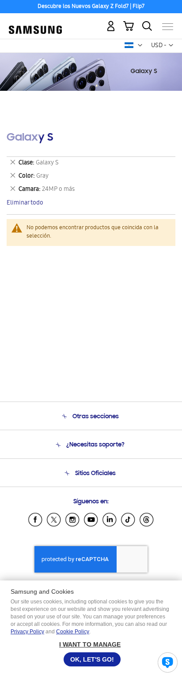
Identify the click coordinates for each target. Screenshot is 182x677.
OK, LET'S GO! (92, 659)
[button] (140, 45)
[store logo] (35, 22)
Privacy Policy (27, 632)
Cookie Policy (72, 632)
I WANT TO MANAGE (90, 644)
